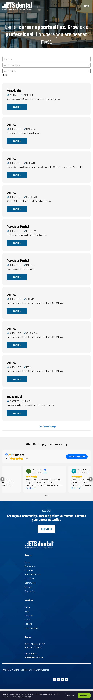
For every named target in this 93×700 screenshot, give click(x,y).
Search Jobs (30, 583)
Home (27, 562)
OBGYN (28, 620)
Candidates (29, 579)
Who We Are (30, 566)
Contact (28, 587)
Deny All (70, 695)
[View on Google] (7, 471)
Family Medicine (31, 628)
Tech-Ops (29, 615)
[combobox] (46, 65)
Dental (27, 607)
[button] (2, 479)
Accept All (84, 695)
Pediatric (28, 624)
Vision (27, 611)
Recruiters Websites (40, 670)
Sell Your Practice (32, 574)
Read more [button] (10, 488)
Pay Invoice (30, 591)
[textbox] (46, 65)
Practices (29, 570)
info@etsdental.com (34, 657)
